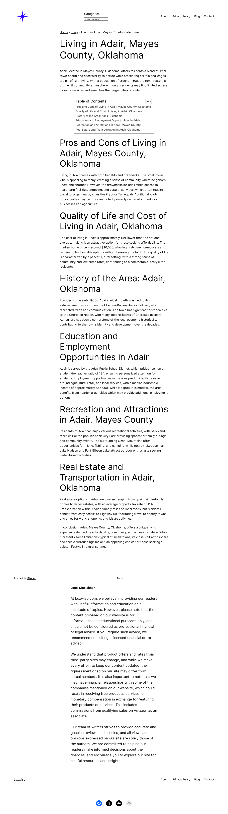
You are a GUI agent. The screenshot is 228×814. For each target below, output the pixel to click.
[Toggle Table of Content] (147, 101)
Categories (91, 14)
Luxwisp (19, 779)
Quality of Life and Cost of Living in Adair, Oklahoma (109, 111)
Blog (74, 32)
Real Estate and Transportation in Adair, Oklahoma (108, 129)
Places (31, 578)
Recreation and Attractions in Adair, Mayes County (108, 125)
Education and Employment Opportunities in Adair (108, 120)
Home (64, 32)
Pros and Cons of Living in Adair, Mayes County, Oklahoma (113, 106)
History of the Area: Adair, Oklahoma (99, 116)
